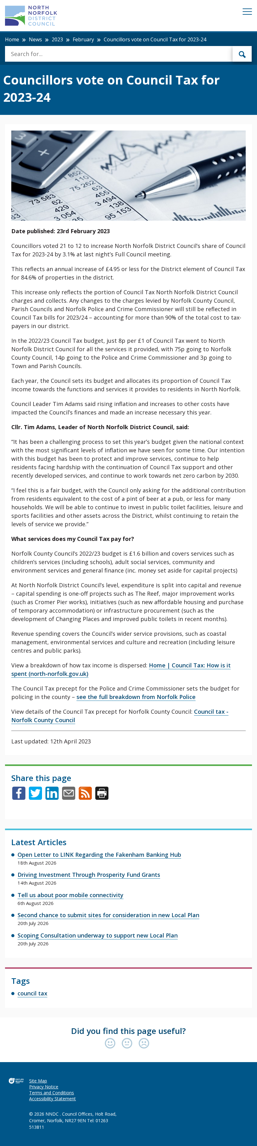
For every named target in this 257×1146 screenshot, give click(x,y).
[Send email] (68, 797)
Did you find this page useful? (128, 1030)
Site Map (38, 1081)
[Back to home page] (31, 16)
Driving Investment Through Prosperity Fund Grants (89, 874)
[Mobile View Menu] (247, 13)
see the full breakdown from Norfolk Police (136, 697)
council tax (32, 993)
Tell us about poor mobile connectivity (70, 895)
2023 (57, 39)
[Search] (242, 54)
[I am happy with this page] (111, 1043)
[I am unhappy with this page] (144, 1043)
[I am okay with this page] (128, 1043)
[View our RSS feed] (85, 797)
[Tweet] (35, 797)
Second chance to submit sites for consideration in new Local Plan (108, 915)
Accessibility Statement (52, 1099)
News (35, 39)
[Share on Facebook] (18, 797)
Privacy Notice (43, 1087)
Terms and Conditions (51, 1093)
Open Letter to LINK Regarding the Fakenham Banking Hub (99, 854)
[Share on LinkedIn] (52, 797)
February (83, 39)
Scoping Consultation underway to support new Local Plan (98, 935)
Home (12, 39)
